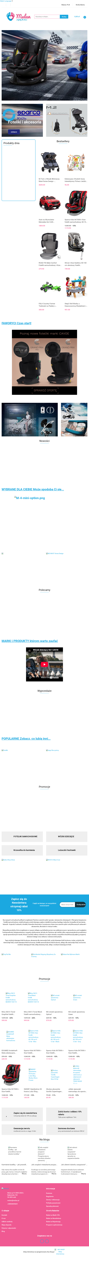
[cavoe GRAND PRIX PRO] (44, 362)
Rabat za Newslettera (53, 1218)
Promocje (19, 28)
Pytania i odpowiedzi (9, 1228)
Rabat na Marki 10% (53, 1215)
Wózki (50, 28)
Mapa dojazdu (6, 1225)
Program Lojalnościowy (54, 1225)
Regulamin (50, 1196)
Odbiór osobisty (7, 1221)
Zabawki (61, 28)
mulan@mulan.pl (13, 1200)
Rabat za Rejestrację (53, 1221)
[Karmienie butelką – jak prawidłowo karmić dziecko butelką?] (15, 1154)
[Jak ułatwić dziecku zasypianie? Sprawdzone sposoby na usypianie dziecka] (74, 1154)
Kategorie (30, 28)
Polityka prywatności (53, 1203)
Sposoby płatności (52, 1206)
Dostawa (49, 1193)
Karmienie (73, 28)
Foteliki (41, 28)
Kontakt (4, 1215)
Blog (3, 1231)
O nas (4, 1218)
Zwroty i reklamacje (53, 1200)
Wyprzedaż (7, 28)
